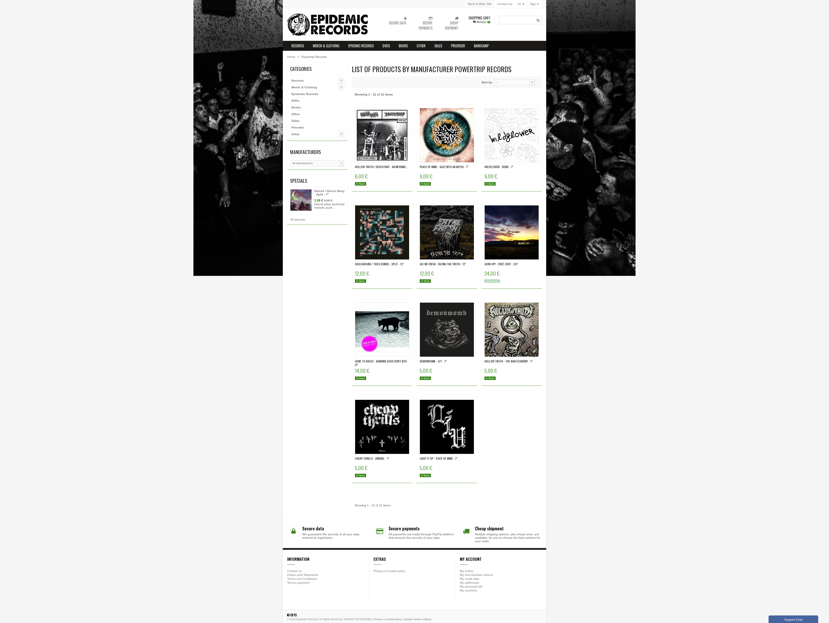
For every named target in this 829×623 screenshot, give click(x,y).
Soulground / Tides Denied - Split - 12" (379, 264)
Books (403, 45)
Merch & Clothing (326, 45)
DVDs (386, 45)
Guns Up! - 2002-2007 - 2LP (501, 264)
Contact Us (504, 4)
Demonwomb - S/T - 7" (433, 361)
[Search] (538, 20)
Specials (298, 180)
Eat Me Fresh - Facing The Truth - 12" (443, 264)
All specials (297, 219)
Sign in (534, 4)
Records (297, 45)
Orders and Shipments (302, 575)
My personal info (471, 586)
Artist (295, 134)
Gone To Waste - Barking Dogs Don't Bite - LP (382, 362)
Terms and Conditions (302, 578)
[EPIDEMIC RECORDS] (328, 24)
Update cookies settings (417, 619)
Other (421, 45)
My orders (467, 571)
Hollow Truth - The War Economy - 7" (508, 361)
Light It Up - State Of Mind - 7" (439, 458)
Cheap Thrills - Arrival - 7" (372, 458)
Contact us (294, 571)
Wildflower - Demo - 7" (499, 166)
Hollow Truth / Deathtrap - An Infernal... (381, 166)
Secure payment (298, 582)
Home (291, 57)
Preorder (458, 45)
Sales (438, 45)
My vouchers (468, 590)
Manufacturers (305, 151)
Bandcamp (481, 45)
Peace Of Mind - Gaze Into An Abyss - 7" (444, 166)
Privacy (378, 571)
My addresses (469, 582)
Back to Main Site (480, 4)
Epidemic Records (361, 45)
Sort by (487, 82)
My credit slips (469, 578)
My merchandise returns (476, 575)
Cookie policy (396, 571)
